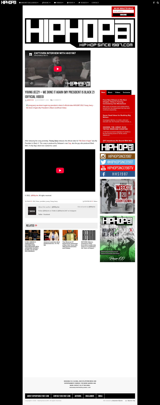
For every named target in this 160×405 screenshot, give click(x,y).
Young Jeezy (54, 201)
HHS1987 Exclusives (29, 3)
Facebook (47, 214)
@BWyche (30, 100)
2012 (34, 201)
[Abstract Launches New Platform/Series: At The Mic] (52, 235)
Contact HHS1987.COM (61, 396)
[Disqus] (61, 284)
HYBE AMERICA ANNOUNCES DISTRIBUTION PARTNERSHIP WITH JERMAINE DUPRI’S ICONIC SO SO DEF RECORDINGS (32, 246)
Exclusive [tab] (126, 92)
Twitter (40, 214)
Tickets (84, 3)
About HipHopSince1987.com (38, 396)
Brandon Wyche (117, 400)
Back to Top (131, 400)
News (37, 201)
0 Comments (56, 100)
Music (46, 3)
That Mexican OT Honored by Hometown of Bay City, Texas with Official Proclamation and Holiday (70, 245)
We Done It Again (85, 141)
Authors (78, 396)
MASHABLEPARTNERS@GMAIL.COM (80, 387)
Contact (95, 3)
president (42, 201)
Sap (69, 143)
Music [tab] (110, 92)
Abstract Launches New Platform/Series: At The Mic (52, 243)
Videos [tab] (117, 92)
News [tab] (103, 92)
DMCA (100, 396)
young (48, 201)
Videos (95, 201)
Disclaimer (90, 396)
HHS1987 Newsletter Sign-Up (123, 8)
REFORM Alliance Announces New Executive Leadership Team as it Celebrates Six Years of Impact (88, 245)
